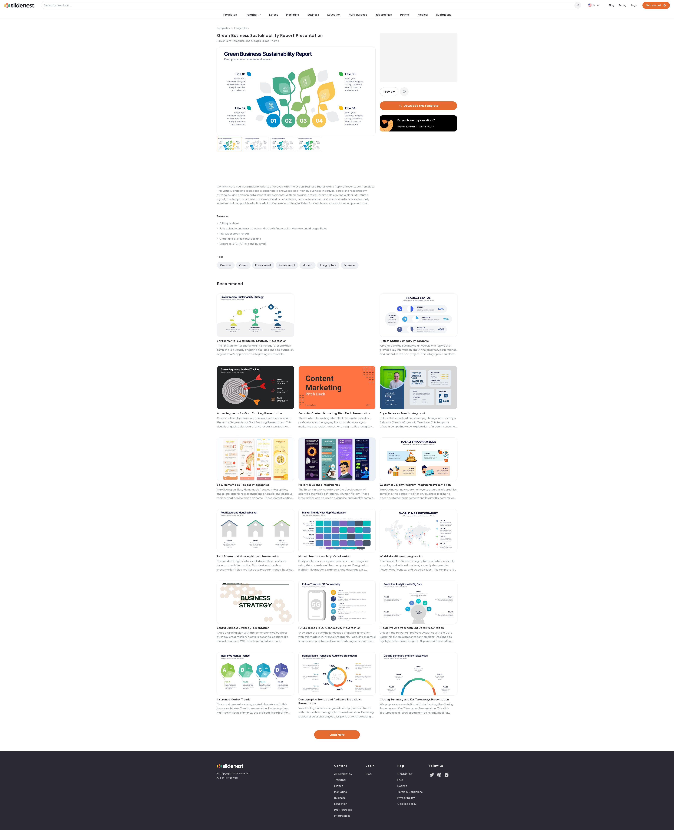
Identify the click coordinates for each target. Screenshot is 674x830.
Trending (251, 14)
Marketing (292, 14)
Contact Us (404, 774)
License (402, 786)
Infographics (384, 14)
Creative (226, 265)
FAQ (400, 780)
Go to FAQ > (426, 126)
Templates (230, 14)
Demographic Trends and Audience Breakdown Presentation (330, 701)
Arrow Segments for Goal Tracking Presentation (249, 413)
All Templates (343, 774)
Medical (423, 14)
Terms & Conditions (410, 791)
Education (334, 14)
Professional (287, 265)
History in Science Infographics (319, 484)
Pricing (622, 5)
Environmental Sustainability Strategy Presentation (251, 340)
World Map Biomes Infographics (401, 556)
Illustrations (443, 14)
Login (634, 5)
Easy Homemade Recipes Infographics (243, 484)
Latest (273, 14)
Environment (263, 265)
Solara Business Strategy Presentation (243, 628)
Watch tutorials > (407, 126)
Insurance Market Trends (233, 699)
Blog (611, 5)
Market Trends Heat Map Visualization (324, 556)
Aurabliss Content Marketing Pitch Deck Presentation (334, 413)
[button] (221, 91)
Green (243, 265)
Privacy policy (406, 797)
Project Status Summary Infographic (404, 340)
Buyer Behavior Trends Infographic (403, 413)
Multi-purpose (358, 14)
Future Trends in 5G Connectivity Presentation (329, 628)
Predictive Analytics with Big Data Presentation (412, 628)
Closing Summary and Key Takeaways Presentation (414, 699)
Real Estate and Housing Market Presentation (248, 556)
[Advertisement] (296, 184)
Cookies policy (406, 803)
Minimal (404, 14)
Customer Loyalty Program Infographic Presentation (415, 484)
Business (313, 14)
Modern (307, 265)
